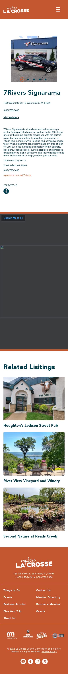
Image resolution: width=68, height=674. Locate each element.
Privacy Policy (49, 651)
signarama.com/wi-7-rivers (17, 175)
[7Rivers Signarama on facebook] (6, 191)
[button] (22, 79)
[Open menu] (58, 9)
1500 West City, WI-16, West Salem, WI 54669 (26, 103)
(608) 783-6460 (11, 110)
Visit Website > (11, 117)
